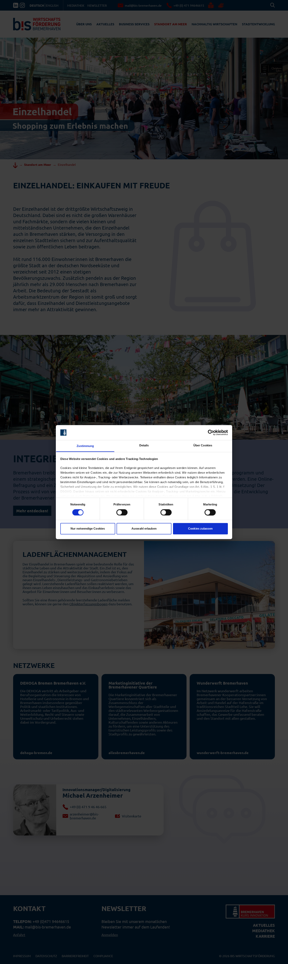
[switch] (122, 512)
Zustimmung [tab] (85, 446)
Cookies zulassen (200, 528)
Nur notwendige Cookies (88, 528)
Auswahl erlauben (144, 528)
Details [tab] (144, 445)
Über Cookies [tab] (202, 445)
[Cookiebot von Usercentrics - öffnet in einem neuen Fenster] (211, 432)
